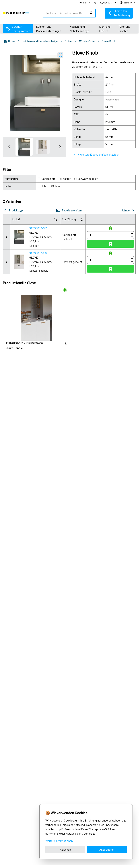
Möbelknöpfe (87, 41)
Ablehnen (65, 849)
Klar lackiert (48, 178)
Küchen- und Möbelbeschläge (40, 41)
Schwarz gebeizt (87, 178)
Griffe (68, 41)
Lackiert (66, 178)
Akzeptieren (106, 849)
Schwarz (57, 186)
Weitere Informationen (59, 840)
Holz (43, 186)
